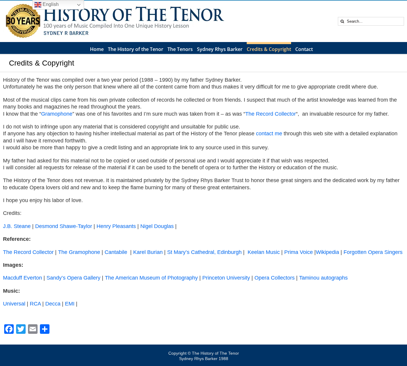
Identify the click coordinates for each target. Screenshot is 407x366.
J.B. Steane (17, 226)
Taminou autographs (323, 278)
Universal (14, 304)
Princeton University (226, 278)
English (50, 4)
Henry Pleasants (116, 226)
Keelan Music (264, 252)
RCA (35, 304)
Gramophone (56, 114)
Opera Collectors (274, 278)
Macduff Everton (22, 278)
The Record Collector (270, 114)
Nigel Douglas (157, 226)
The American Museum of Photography (151, 278)
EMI (69, 304)
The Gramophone (79, 252)
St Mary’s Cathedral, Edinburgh (204, 252)
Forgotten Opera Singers (373, 252)
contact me (269, 134)
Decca (52, 304)
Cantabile (116, 252)
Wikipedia (327, 252)
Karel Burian (148, 252)
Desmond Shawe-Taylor (64, 226)
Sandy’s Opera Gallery (73, 278)
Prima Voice (298, 252)
